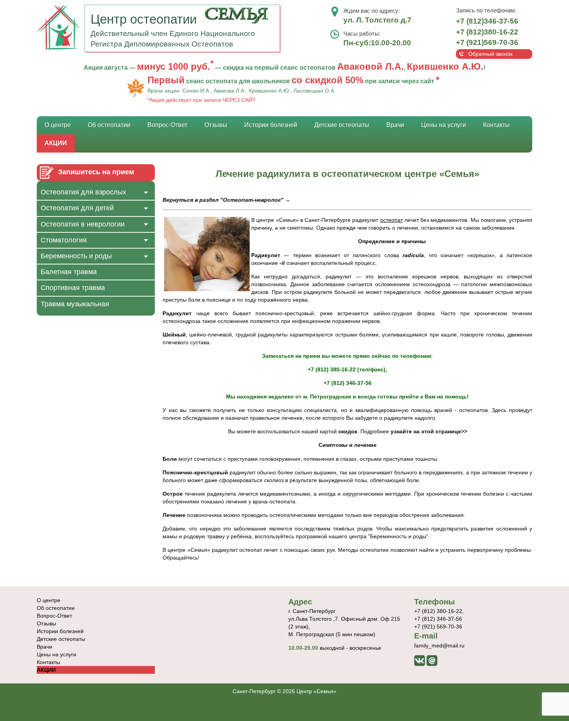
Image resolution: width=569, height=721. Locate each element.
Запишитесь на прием (96, 172)
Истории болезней (270, 125)
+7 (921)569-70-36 (487, 42)
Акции (56, 143)
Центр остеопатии (145, 19)
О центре (58, 125)
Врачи (395, 125)
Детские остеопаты (341, 125)
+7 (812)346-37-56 (487, 21)
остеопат (391, 220)
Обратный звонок (490, 54)
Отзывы (215, 125)
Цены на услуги (443, 125)
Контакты (496, 125)
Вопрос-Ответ (167, 125)
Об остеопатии (109, 125)
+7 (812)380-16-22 (487, 32)
